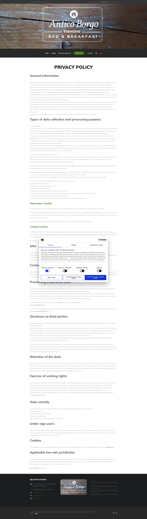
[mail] (113, 512)
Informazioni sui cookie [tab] (96, 245)
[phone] (116, 512)
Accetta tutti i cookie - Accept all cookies (95, 277)
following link (110, 447)
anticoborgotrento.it (37, 498)
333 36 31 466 (104, 2)
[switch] (65, 271)
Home (93, 480)
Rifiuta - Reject (51, 277)
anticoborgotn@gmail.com (39, 495)
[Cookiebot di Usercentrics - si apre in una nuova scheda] (99, 240)
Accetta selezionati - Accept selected (73, 277)
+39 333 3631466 (37, 492)
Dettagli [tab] (73, 245)
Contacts (93, 484)
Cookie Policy (95, 492)
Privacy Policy (95, 488)
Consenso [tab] (50, 245)
